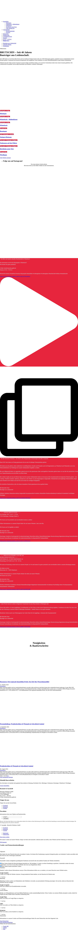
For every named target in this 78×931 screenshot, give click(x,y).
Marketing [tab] (2, 878)
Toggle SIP (5, 926)
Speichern (10, 922)
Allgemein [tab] (2, 851)
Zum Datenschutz (4, 921)
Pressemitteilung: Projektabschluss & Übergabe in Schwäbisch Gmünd (22, 724)
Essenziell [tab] (2, 858)
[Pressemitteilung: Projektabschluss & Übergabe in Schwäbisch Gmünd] (19, 721)
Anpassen (4, 842)
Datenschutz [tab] (3, 915)
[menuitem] (40, 25)
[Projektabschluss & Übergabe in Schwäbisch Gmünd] (19, 763)
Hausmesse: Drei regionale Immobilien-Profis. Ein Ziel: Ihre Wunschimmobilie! (24, 682)
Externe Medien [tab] (4, 890)
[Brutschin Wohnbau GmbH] (11, 19)
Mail (4, 929)
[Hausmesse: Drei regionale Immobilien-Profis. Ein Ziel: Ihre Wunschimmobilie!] (19, 679)
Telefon (5, 927)
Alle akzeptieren (4, 922)
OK (1, 842)
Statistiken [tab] (2, 867)
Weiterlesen (3, 686)
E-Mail (5, 817)
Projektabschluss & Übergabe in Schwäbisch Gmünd (16, 766)
